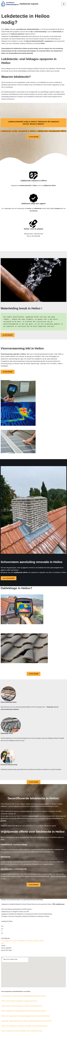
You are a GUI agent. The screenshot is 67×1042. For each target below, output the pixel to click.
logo (2, 943)
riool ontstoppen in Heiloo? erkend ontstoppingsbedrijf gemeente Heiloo (23, 996)
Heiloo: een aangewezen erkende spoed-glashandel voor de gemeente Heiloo (25, 1016)
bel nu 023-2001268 (8, 578)
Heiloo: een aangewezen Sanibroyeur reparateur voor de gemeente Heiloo (24, 1026)
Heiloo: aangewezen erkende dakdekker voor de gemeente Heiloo (21, 1031)
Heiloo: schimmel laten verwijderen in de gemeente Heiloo (19, 1001)
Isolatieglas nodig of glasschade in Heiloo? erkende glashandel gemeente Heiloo (26, 1021)
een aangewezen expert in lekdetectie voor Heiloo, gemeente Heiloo (22, 940)
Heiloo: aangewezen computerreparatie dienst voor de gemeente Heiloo (23, 1011)
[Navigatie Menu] (64, 3)
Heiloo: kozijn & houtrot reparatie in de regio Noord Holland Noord (21, 1006)
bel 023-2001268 (33, 136)
